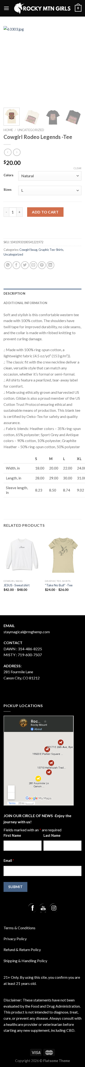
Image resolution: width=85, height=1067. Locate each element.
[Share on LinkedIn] (50, 265)
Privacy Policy (15, 938)
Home (8, 130)
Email (9, 861)
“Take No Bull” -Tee (58, 585)
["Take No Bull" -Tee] (63, 555)
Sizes (8, 189)
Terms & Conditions (19, 927)
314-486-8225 (30, 648)
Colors (8, 175)
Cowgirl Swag (28, 250)
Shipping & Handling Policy (25, 960)
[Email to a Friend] (33, 265)
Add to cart (45, 212)
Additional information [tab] (25, 303)
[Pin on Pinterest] (42, 265)
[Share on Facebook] (16, 265)
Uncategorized (30, 130)
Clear (77, 168)
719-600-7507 (30, 654)
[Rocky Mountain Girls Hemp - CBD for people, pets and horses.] (42, 8)
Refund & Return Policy (22, 949)
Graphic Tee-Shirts (50, 250)
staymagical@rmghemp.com (27, 631)
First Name (12, 835)
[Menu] (6, 8)
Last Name (51, 835)
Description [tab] (14, 293)
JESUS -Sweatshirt (17, 585)
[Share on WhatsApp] (8, 265)
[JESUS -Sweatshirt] (22, 555)
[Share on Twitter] (25, 265)
